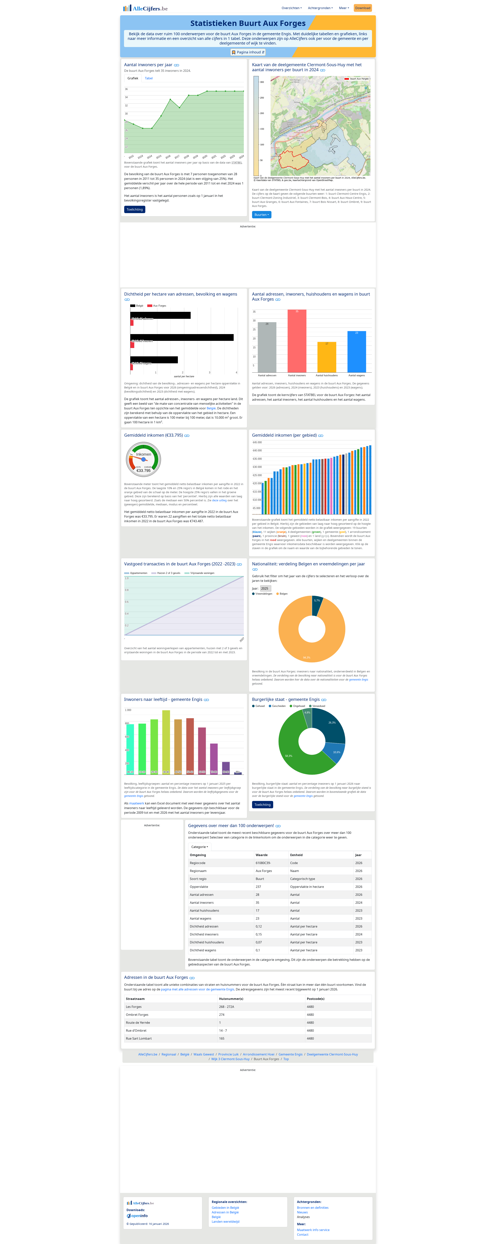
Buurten (261, 215)
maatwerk (136, 803)
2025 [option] (264, 588)
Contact (302, 1234)
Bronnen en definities (313, 1207)
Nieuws (302, 1212)
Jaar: (255, 588)
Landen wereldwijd (225, 1221)
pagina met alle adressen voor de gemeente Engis (197, 989)
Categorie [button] (198, 847)
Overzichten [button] (291, 8)
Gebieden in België (225, 1207)
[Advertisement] (248, 259)
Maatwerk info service (313, 1230)
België (211, 408)
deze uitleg (219, 500)
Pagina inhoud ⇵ (250, 52)
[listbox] (265, 588)
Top (286, 1059)
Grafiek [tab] (132, 78)
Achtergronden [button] (319, 8)
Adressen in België (225, 1212)
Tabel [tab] (149, 78)
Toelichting (135, 209)
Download (362, 8)
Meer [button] (343, 8)
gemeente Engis (358, 679)
